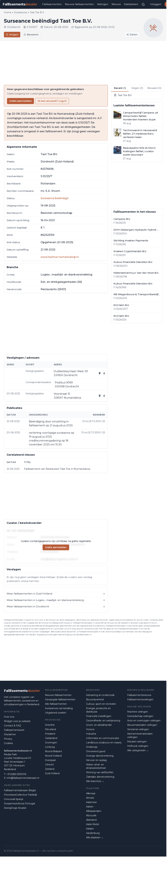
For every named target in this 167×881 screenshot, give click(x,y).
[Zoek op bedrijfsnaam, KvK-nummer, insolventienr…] (143, 4)
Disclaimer (10, 734)
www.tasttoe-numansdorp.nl (60, 256)
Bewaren (32, 34)
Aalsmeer (91, 802)
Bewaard (154, 88)
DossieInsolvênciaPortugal (19, 803)
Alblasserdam (93, 811)
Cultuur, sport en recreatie (101, 703)
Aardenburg (93, 833)
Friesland (50, 733)
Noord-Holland (53, 755)
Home (7, 12)
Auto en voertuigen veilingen (143, 720)
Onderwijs (91, 746)
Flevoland (50, 729)
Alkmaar (90, 793)
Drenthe (50, 724)
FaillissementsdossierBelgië (20, 790)
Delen (133, 34)
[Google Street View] (104, 373)
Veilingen (102, 4)
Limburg (50, 746)
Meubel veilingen (137, 741)
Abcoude (91, 815)
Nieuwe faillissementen (79, 4)
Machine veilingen (137, 711)
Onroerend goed (95, 751)
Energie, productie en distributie (98, 710)
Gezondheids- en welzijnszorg (103, 720)
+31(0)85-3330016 (16, 774)
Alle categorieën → (138, 750)
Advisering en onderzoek (100, 695)
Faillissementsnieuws (139, 695)
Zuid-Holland (52, 773)
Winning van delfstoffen (100, 772)
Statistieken (131, 4)
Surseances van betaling (59, 708)
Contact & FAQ (12, 725)
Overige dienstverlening (100, 755)
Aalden (90, 828)
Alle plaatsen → (94, 837)
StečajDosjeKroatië (15, 807)
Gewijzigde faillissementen (60, 699)
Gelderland (51, 738)
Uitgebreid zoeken (55, 712)
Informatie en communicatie (102, 738)
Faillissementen (52, 4)
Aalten (89, 806)
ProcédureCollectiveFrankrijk (20, 794)
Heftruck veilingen (137, 745)
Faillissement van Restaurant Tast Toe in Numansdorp (57, 468)
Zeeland (49, 768)
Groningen (51, 742)
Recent (120, 88)
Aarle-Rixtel (92, 824)
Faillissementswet (14, 730)
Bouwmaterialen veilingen (142, 724)
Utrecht (49, 764)
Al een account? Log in (52, 100)
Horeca (90, 729)
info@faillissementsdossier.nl (23, 777)
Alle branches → (95, 781)
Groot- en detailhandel (99, 724)
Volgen (13, 34)
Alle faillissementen (56, 703)
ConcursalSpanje (13, 799)
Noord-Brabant (53, 751)
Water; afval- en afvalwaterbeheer (96, 766)
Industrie (91, 733)
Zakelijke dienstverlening (100, 776)
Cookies (8, 743)
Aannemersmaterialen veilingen (140, 735)
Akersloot (91, 819)
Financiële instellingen (98, 716)
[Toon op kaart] (99, 373)
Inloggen (155, 4)
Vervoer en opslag (96, 760)
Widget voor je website (17, 721)
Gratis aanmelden (20, 100)
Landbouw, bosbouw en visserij (103, 742)
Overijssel (50, 760)
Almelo (90, 797)
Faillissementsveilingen (140, 699)
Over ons (9, 716)
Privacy (8, 738)
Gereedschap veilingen (140, 716)
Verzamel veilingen (138, 729)
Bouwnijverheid (95, 699)
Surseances (20, 12)
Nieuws (116, 4)
